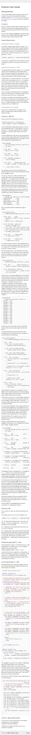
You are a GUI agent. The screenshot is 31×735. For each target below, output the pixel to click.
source (28, 732)
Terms (16, 732)
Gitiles (8, 732)
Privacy (12, 732)
